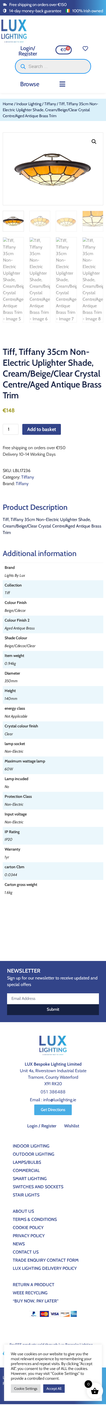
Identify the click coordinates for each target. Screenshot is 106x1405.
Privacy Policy (29, 1235)
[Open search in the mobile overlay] (53, 66)
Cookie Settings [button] (25, 1388)
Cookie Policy (28, 1227)
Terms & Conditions (35, 1219)
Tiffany (50, 103)
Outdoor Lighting (33, 1154)
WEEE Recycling (30, 1292)
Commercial (26, 1170)
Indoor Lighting (28, 103)
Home (8, 103)
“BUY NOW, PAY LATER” (35, 1301)
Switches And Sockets (38, 1186)
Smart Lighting (30, 1178)
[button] (62, 84)
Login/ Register (27, 51)
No (7, 786)
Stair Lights (26, 1195)
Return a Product (33, 1284)
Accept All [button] (53, 1388)
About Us (23, 1211)
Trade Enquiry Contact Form (46, 1260)
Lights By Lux (15, 575)
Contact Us (26, 1252)
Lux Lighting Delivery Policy (45, 1268)
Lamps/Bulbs (27, 1162)
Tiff (7, 592)
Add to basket (41, 429)
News (19, 1243)
